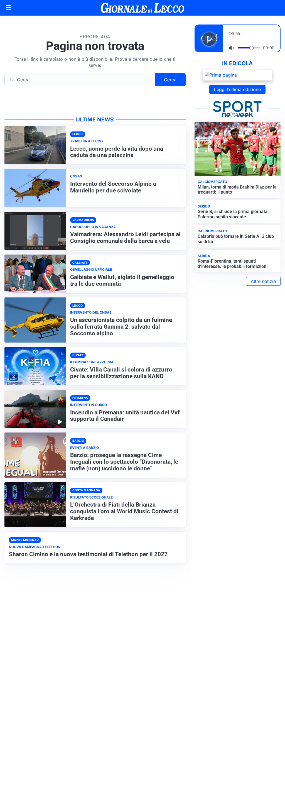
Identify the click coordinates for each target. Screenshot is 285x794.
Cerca (170, 79)
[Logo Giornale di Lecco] (142, 8)
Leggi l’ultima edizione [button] (237, 89)
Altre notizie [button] (263, 281)
